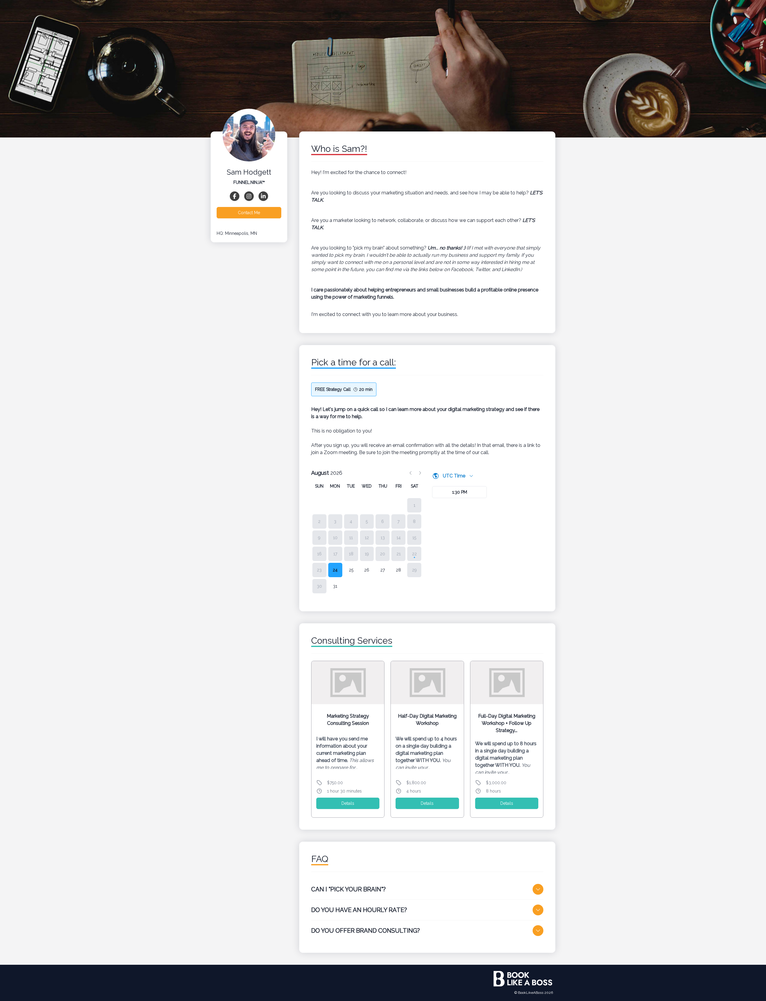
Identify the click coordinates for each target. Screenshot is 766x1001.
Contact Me (249, 212)
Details (347, 803)
